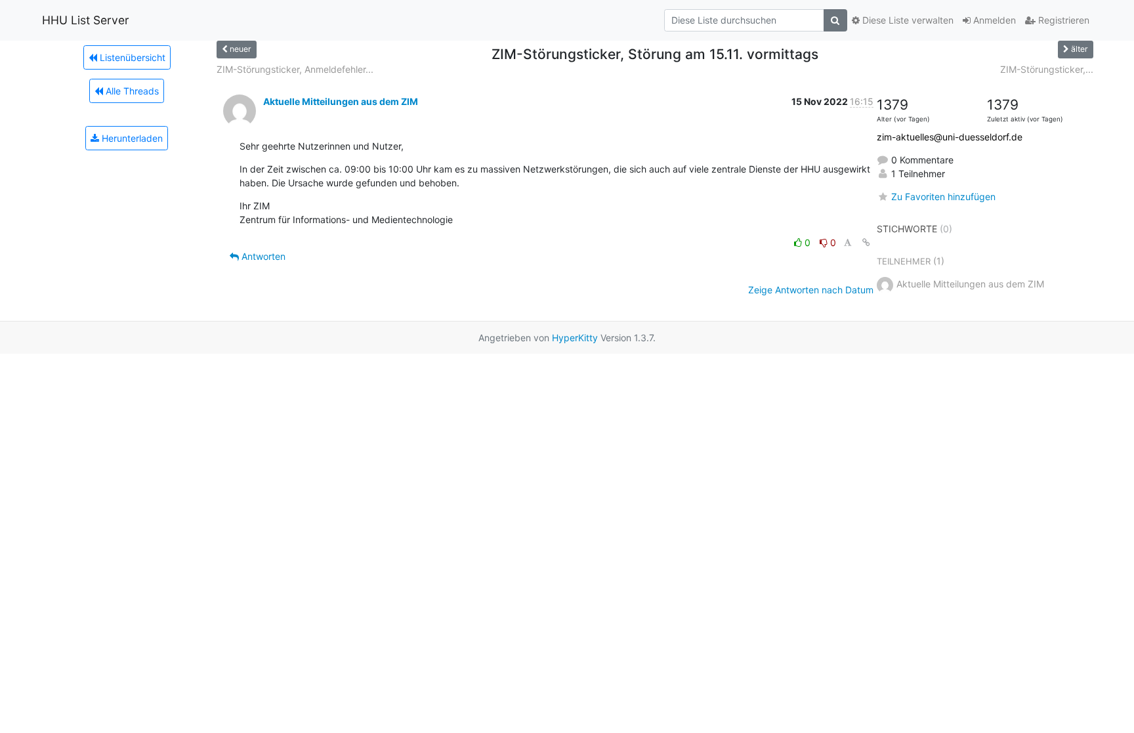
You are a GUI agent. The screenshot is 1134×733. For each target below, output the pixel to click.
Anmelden (993, 20)
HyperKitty (575, 337)
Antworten (262, 256)
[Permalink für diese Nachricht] (866, 242)
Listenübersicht (131, 57)
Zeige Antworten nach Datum (810, 289)
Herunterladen (131, 138)
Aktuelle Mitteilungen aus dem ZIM (340, 101)
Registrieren (1062, 20)
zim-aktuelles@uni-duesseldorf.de (949, 136)
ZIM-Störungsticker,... (1046, 69)
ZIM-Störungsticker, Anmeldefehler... (295, 69)
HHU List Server (85, 20)
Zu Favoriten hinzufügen (943, 196)
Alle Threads (131, 90)
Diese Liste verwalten (907, 20)
